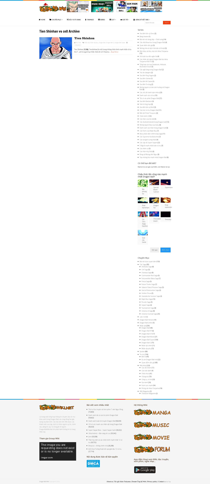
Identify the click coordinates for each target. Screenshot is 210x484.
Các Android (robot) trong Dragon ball (153, 122)
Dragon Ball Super (120, 43)
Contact (161, 481)
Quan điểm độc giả (146, 45)
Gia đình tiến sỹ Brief (147, 107)
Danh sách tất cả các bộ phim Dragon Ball (103, 415)
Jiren (89, 437)
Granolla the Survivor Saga (151, 296)
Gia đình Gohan (145, 78)
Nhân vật (87, 43)
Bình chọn (165, 250)
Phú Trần (78, 43)
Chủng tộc (145, 376)
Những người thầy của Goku (149, 125)
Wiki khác (143, 365)
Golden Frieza (146, 293)
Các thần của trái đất (147, 119)
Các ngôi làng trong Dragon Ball (151, 70)
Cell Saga (145, 270)
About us (110, 481)
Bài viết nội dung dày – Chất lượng (151, 39)
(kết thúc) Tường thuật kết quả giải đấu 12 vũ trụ (104, 449)
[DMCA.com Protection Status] (93, 467)
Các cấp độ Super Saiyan (148, 143)
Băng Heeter (144, 36)
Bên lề (144, 357)
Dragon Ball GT (147, 334)
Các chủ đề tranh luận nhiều (149, 92)
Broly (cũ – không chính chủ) (98, 446)
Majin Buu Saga (147, 299)
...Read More (114, 52)
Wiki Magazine (145, 391)
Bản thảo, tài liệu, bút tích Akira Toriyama (154, 51)
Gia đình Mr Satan (146, 81)
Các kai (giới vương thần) (148, 140)
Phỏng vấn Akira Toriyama (150, 388)
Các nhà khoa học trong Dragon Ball (152, 42)
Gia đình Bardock (146, 101)
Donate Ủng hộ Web (139, 481)
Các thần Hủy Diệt (146, 151)
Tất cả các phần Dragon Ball (149, 98)
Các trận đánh (146, 371)
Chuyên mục (56, 20)
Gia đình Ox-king (145, 84)
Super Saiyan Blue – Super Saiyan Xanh (102, 430)
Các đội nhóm (146, 368)
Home (43, 20)
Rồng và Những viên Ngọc (148, 154)
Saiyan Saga (146, 305)
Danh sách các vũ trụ (147, 95)
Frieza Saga (146, 281)
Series (102, 20)
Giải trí (125, 20)
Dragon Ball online (146, 323)
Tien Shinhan (84, 38)
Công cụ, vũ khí (147, 379)
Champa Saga (146, 273)
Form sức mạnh (147, 385)
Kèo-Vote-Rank (75, 20)
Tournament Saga (148, 308)
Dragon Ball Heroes (146, 320)
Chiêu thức (145, 374)
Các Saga (143, 264)
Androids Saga (147, 267)
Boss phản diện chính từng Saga (151, 134)
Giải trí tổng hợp (145, 104)
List (113, 20)
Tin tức (142, 354)
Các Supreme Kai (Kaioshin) (149, 137)
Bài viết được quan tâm (148, 261)
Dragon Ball (102, 43)
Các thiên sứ (144, 148)
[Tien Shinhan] (55, 48)
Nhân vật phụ (94, 43)
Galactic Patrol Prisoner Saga (152, 287)
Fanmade (90, 20)
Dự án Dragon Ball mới (149, 360)
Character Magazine (149, 393)
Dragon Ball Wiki (44, 481)
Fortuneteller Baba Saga (150, 278)
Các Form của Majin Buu (148, 131)
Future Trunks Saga (148, 284)
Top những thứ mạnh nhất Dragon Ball (153, 157)
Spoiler (142, 351)
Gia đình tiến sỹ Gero (147, 33)
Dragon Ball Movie (148, 337)
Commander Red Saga (150, 275)
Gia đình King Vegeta (147, 75)
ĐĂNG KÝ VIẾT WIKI (142, 20)
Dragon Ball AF (147, 331)
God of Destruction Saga (150, 290)
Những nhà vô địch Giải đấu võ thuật (152, 48)
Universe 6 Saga (147, 311)
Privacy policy (152, 481)
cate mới (143, 317)
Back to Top (167, 482)
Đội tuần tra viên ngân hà (148, 56)
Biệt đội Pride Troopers (148, 113)
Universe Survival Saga (149, 314)
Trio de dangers (145, 72)
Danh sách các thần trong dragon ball (153, 128)
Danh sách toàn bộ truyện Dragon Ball (101, 421)
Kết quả (154, 250)
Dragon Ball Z (110, 43)
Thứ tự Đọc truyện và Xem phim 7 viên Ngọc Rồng (105, 409)
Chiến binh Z (144, 116)
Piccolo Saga (146, 302)
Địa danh (145, 382)
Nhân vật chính (147, 346)
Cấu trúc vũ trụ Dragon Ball (149, 110)
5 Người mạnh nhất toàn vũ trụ (150, 146)
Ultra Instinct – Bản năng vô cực (99, 433)
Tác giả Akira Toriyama (122, 481)
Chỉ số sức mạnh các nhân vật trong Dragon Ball (105, 424)
